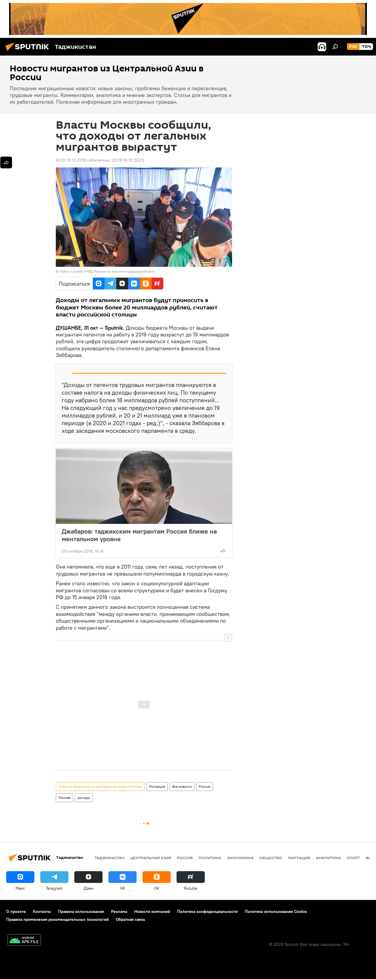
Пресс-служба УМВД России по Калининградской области (107, 271)
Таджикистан (110, 857)
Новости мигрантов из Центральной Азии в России (100, 786)
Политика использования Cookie (276, 911)
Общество (270, 857)
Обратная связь (130, 919)
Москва (64, 797)
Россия (204, 786)
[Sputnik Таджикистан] (29, 51)
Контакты (42, 911)
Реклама (119, 911)
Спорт (353, 857)
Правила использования (81, 911)
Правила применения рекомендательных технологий (57, 919)
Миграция (157, 786)
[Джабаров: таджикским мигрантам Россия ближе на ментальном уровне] (144, 486)
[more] (223, 550)
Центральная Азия (150, 857)
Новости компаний (152, 911)
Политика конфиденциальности (207, 911)
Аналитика (328, 857)
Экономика (240, 857)
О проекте (16, 911)
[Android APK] (24, 940)
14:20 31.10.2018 (71, 160)
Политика (210, 857)
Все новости (182, 786)
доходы (84, 797)
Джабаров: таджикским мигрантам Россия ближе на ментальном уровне (139, 535)
